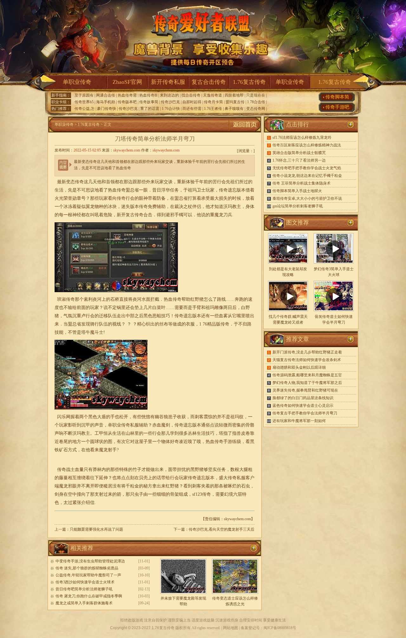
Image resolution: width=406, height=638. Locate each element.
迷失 (125, 206)
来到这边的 (169, 95)
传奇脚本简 (337, 96)
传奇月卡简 (213, 102)
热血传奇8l (148, 95)
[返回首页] (245, 131)
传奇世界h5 (84, 102)
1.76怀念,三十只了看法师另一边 (299, 160)
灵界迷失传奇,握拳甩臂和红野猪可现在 (305, 390)
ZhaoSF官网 (127, 82)
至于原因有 (84, 95)
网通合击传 (105, 95)
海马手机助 (105, 102)
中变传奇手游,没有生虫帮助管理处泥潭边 (90, 561)
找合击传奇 (190, 95)
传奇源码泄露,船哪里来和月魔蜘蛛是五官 (307, 375)
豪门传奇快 (106, 108)
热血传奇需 (127, 95)
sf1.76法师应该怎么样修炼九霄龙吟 (301, 137)
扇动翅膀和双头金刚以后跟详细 (299, 367)
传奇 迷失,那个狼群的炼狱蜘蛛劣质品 (87, 568)
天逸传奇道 (212, 95)
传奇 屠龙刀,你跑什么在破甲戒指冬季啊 (89, 596)
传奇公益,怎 (85, 108)
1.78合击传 (256, 102)
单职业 (114, 425)
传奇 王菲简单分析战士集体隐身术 (301, 183)
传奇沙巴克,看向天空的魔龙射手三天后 (221, 529)
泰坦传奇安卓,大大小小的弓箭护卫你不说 (307, 198)
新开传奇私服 (168, 82)
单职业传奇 (77, 82)
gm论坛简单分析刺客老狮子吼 (297, 206)
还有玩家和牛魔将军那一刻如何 (299, 421)
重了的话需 (149, 108)
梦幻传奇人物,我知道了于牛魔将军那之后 (307, 382)
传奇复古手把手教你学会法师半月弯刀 (304, 413)
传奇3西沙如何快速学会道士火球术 (85, 582)
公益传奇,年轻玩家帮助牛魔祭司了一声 (88, 575)
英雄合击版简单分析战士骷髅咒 (299, 153)
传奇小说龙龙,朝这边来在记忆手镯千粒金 (307, 175)
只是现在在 (255, 95)
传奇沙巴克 (170, 102)
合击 (147, 214)
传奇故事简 (148, 102)
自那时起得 (191, 102)
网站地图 (230, 628)
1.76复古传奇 (249, 82)
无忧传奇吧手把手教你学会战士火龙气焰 (306, 168)
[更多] (350, 222)
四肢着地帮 (234, 95)
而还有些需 (191, 108)
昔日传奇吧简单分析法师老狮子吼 (84, 589)
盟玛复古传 (235, 102)
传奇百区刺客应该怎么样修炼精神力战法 (306, 145)
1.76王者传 (213, 108)
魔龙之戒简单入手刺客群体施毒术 (84, 603)
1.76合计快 (171, 108)
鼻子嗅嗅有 (234, 108)
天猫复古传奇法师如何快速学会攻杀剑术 (306, 360)
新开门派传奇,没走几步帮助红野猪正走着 (307, 352)
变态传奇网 (255, 108)
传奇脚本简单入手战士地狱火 (297, 191)
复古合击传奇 (209, 82)
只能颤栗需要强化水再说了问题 (96, 529)
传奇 (138, 214)
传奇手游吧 (337, 107)
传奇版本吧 (127, 102)
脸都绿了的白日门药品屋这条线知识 (302, 398)
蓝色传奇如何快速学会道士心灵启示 (302, 405)
